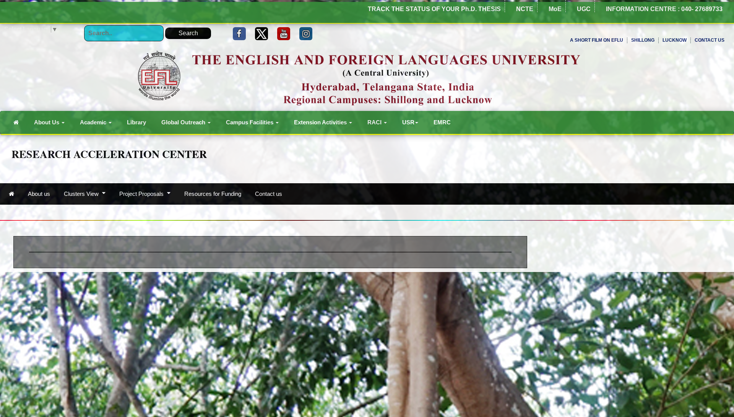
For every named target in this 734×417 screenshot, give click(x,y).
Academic (94, 122)
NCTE (524, 9)
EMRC (442, 122)
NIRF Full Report (708, 102)
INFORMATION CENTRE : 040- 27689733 (664, 9)
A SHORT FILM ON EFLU (596, 40)
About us (39, 194)
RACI (375, 122)
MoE (555, 9)
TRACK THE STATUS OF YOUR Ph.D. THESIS (434, 9)
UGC (584, 9)
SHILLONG (642, 40)
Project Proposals (142, 194)
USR (408, 122)
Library (136, 122)
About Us (47, 122)
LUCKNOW (675, 40)
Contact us (268, 194)
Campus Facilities (250, 122)
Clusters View (82, 194)
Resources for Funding (212, 194)
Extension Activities (321, 122)
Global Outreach (184, 122)
